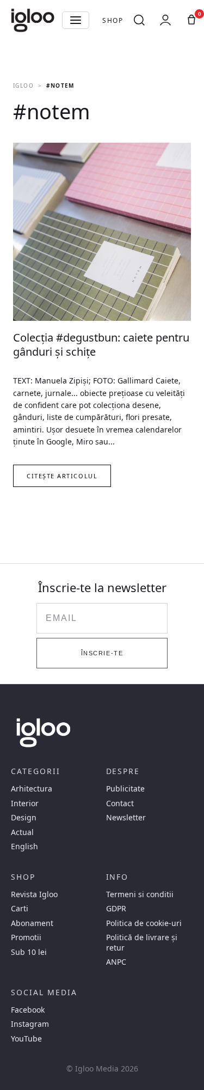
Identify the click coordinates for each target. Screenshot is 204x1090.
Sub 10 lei (29, 952)
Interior (25, 803)
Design (23, 818)
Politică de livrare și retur (141, 942)
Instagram (30, 1024)
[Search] (139, 20)
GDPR (116, 909)
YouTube (26, 1039)
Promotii (26, 937)
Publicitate (125, 789)
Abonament (32, 923)
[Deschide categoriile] (75, 20)
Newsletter (126, 818)
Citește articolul (62, 476)
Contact (120, 803)
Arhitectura (31, 789)
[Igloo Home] (32, 20)
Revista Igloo (34, 894)
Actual (22, 832)
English (24, 846)
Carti (19, 909)
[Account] (165, 20)
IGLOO (23, 85)
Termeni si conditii (140, 894)
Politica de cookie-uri (144, 923)
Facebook (28, 1010)
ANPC (116, 962)
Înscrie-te (102, 653)
